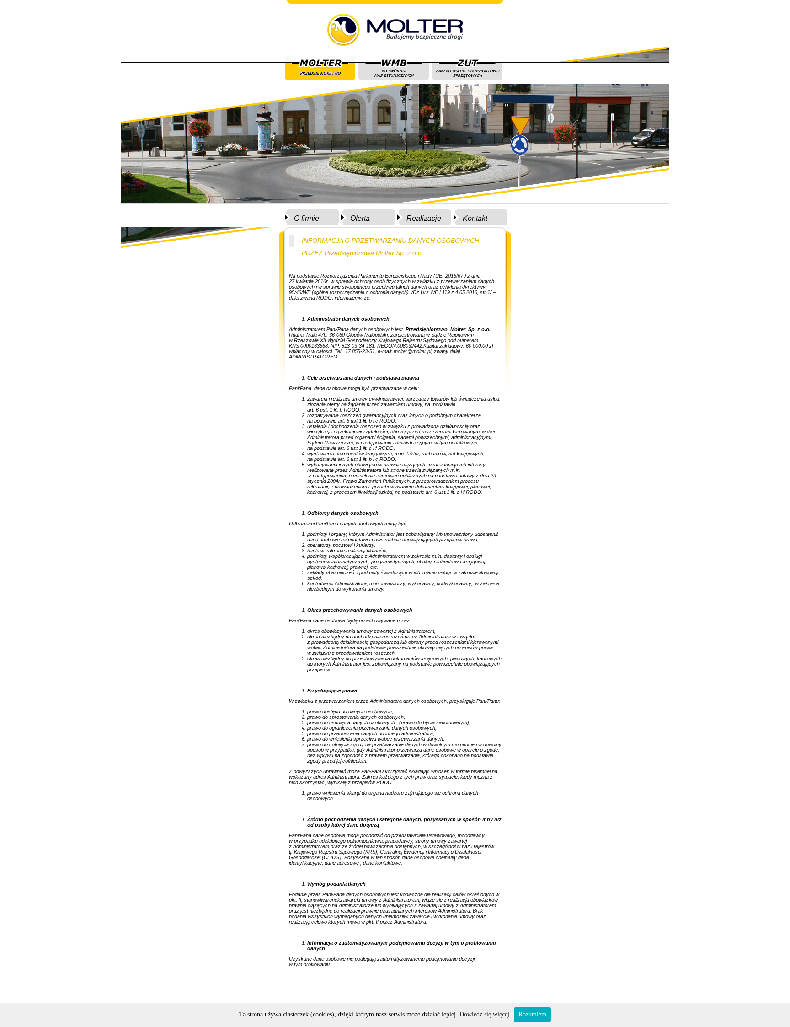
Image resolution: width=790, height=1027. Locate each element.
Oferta (360, 218)
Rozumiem (532, 1014)
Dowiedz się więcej (484, 1014)
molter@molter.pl (412, 351)
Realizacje (423, 218)
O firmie (306, 218)
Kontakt (475, 218)
